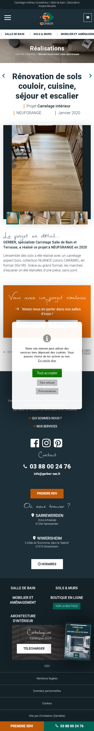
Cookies (47, 703)
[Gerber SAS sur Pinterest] (58, 442)
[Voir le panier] (88, 17)
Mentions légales (47, 678)
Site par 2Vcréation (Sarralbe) (47, 716)
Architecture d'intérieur (23, 619)
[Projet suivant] (90, 76)
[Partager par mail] (87, 352)
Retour (12, 352)
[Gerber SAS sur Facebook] (35, 442)
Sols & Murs (67, 588)
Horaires (48, 564)
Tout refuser (47, 382)
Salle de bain (23, 588)
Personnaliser (47, 391)
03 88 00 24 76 (49, 466)
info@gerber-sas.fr (47, 474)
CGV (47, 666)
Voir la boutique (67, 606)
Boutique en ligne (66, 597)
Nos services (47, 426)
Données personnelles (47, 691)
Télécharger (34, 648)
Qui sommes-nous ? (47, 418)
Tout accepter (47, 373)
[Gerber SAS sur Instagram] (46, 442)
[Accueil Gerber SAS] (47, 18)
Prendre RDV (21, 726)
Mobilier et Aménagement (23, 600)
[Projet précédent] (3, 76)
